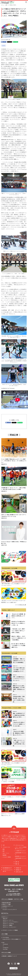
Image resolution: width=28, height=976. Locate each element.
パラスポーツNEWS (7, 857)
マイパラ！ (5, 908)
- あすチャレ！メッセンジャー (9, 927)
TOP (4, 845)
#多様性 (3, 45)
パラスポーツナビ (6, 847)
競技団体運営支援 (6, 902)
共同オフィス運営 (6, 904)
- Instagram (5, 947)
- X (3, 946)
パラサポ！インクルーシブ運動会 (10, 930)
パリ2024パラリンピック (20, 850)
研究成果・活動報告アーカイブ (9, 956)
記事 (6, 5)
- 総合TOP (4, 918)
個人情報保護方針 (6, 867)
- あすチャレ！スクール (7, 920)
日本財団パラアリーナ (7, 906)
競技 (4, 849)
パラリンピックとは (19, 845)
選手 (4, 851)
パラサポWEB (5, 937)
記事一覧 (17, 861)
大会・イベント (6, 853)
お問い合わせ (18, 871)
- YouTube (5, 949)
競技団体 (4, 855)
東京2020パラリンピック (20, 856)
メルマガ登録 (13, 968)
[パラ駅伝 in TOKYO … (13, 5)
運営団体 (17, 869)
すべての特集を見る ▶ (20, 604)
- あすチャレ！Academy (8, 923)
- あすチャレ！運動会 (7, 925)
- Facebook (5, 944)
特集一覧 (17, 863)
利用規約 (17, 867)
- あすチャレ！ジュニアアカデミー (10, 922)
